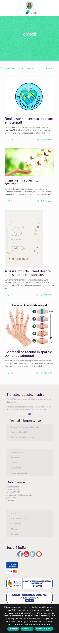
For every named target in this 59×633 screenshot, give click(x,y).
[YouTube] (26, 556)
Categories (9, 68)
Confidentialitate (44, 629)
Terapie (14, 462)
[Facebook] (20, 556)
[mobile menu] (55, 5)
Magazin (14, 529)
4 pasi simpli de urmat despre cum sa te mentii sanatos (28, 273)
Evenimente (16, 468)
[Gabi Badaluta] (29, 5)
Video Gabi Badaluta (19, 473)
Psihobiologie (16, 452)
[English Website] (29, 414)
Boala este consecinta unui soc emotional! (29, 120)
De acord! (13, 629)
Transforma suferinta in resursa (23, 182)
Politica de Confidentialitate (22, 437)
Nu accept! (27, 629)
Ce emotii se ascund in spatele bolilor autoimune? (28, 353)
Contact (14, 534)
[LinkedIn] (33, 556)
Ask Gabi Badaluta (19, 518)
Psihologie (15, 457)
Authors (30, 68)
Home (13, 513)
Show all (50, 68)
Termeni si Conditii (19, 432)
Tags (19, 68)
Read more (47, 139)
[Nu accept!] (55, 618)
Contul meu (16, 524)
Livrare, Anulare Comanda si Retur (25, 427)
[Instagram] (39, 556)
